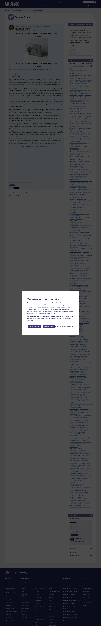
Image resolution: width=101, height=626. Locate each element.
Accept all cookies (34, 326)
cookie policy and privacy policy (45, 313)
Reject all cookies (49, 326)
